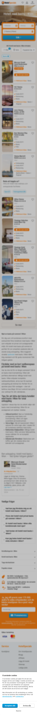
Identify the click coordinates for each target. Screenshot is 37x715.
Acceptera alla (10, 706)
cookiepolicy (20, 696)
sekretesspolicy (7, 696)
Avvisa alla (27, 706)
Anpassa (18, 711)
